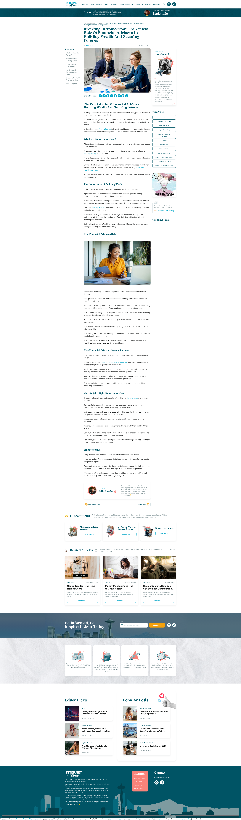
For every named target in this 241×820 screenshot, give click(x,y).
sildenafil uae (159, 819)
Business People (164, 126)
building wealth (98, 207)
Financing (164, 140)
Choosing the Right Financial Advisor (73, 79)
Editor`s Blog (138, 788)
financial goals (132, 398)
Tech (92, 4)
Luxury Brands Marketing (166, 211)
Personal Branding (164, 153)
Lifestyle (98, 4)
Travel (106, 4)
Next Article (142, 504)
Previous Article (94, 504)
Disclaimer (138, 782)
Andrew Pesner (105, 129)
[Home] (72, 4)
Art (132, 4)
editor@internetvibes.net (162, 777)
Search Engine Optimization (164, 157)
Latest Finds (139, 4)
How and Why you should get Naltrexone (24, 819)
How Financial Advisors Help (71, 65)
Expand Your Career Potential (164, 135)
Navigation (138, 785)
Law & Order (164, 144)
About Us (148, 4)
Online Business (164, 149)
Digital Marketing (164, 130)
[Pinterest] (174, 4)
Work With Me (139, 778)
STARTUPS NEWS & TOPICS (164, 166)
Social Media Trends (164, 161)
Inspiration (114, 4)
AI (164, 117)
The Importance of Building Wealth (72, 60)
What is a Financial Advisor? (72, 54)
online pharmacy (116, 819)
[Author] (115, 491)
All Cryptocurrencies (164, 121)
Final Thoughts (71, 84)
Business (85, 4)
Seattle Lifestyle (125, 4)
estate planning (90, 153)
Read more (88, 534)
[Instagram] (169, 4)
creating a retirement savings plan (114, 362)
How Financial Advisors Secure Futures (71, 72)
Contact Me (156, 4)
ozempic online (185, 819)
